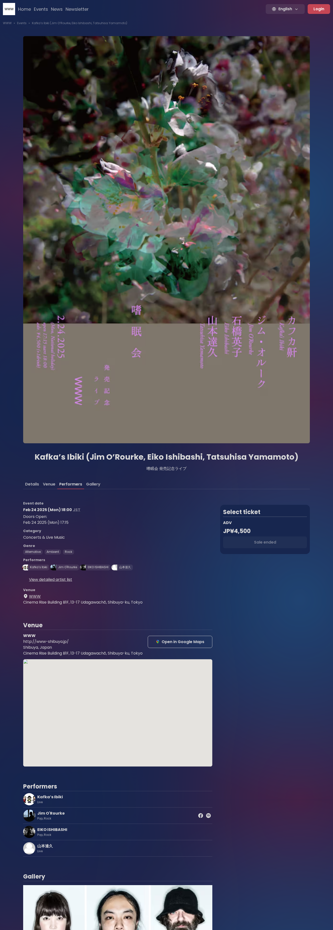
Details (32, 484)
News (57, 9)
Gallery (93, 484)
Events (41, 9)
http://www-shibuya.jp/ (46, 641)
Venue (49, 484)
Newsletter (77, 9)
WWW (7, 23)
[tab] (32, 484)
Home (24, 9)
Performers (70, 484)
